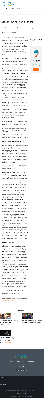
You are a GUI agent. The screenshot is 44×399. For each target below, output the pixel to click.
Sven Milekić (9, 32)
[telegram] (26, 370)
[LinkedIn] (41, 39)
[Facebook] (38, 39)
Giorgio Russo (7, 324)
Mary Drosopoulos (8, 342)
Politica (6, 17)
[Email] (41, 41)
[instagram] (16, 370)
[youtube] (21, 370)
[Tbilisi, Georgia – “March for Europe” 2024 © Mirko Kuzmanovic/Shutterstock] (27, 313)
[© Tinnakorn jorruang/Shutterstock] (5, 330)
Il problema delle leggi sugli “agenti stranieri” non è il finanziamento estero (32, 322)
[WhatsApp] (38, 41)
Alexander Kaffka (30, 325)
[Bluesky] (40, 39)
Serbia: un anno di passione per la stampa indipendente (9, 321)
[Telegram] (40, 41)
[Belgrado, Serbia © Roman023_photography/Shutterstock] (5, 313)
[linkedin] (24, 370)
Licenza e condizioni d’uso (21, 393)
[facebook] (18, 370)
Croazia (3, 17)
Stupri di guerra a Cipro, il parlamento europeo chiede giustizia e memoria (8, 339)
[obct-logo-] (21, 353)
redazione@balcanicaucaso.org (8, 300)
